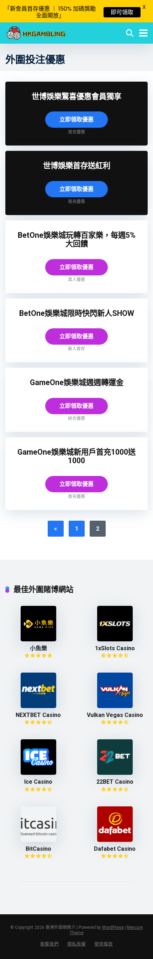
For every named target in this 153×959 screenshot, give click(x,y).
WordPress (113, 927)
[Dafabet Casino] (115, 840)
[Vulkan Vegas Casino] (115, 706)
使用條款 (103, 944)
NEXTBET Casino (38, 715)
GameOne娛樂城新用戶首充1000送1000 (76, 456)
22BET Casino (114, 781)
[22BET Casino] (115, 772)
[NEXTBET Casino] (38, 706)
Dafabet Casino (115, 848)
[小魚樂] (38, 639)
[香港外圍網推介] (36, 32)
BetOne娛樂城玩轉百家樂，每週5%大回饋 (77, 239)
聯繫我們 (49, 944)
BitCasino (38, 848)
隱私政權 (76, 944)
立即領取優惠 (76, 119)
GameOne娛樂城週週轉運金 (76, 382)
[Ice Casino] (38, 772)
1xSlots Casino (115, 648)
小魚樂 (38, 648)
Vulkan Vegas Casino (115, 715)
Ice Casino (38, 781)
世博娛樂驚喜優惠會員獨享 (76, 96)
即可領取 (122, 12)
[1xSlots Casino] (115, 639)
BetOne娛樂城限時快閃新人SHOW (76, 313)
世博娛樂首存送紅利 (76, 165)
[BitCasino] (38, 840)
